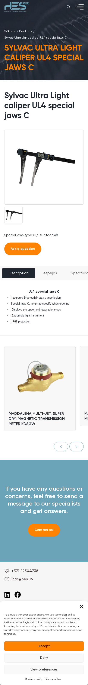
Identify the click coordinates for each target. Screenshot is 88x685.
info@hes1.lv (22, 579)
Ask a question (23, 249)
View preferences (44, 669)
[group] (44, 167)
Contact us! (44, 530)
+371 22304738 (25, 571)
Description (19, 273)
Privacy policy (53, 679)
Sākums (10, 31)
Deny (44, 657)
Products (25, 31)
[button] (81, 606)
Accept (44, 646)
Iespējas (50, 273)
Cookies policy (34, 679)
